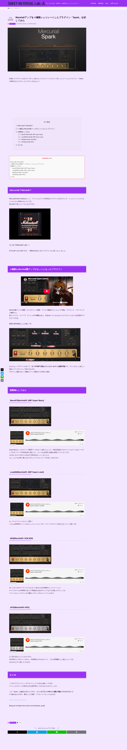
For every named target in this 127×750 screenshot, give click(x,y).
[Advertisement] (47, 99)
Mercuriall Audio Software (17, 700)
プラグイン (12, 23)
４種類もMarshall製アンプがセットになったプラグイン (36, 129)
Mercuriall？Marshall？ (25, 125)
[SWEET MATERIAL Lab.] (26, 3)
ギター (20, 722)
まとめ (20, 145)
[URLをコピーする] (76, 732)
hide (50, 158)
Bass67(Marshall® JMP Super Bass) (32, 134)
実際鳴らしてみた (24, 132)
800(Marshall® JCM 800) (28, 139)
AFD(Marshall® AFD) (27, 142)
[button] (17, 732)
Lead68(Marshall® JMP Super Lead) (32, 137)
